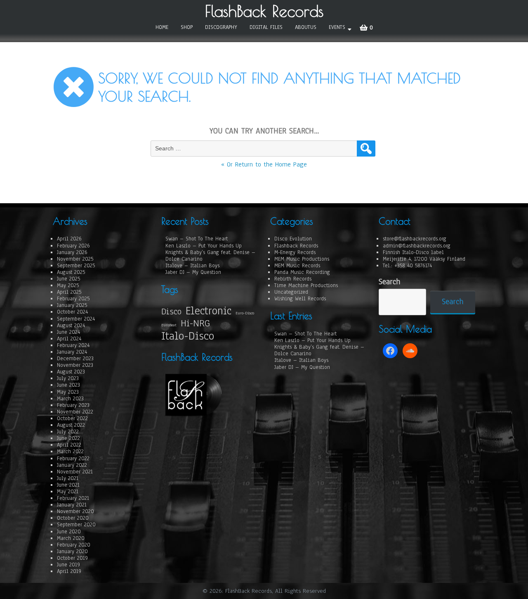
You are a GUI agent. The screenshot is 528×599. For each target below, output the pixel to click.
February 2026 (73, 246)
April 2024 (69, 338)
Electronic (208, 310)
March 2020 (71, 538)
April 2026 (69, 238)
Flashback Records (296, 246)
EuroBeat (169, 325)
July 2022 (68, 431)
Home (162, 27)
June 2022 (68, 438)
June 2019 (68, 564)
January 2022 (72, 465)
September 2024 (76, 319)
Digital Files (266, 27)
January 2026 (72, 252)
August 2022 (71, 425)
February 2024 (73, 345)
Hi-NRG (195, 323)
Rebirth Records (292, 279)
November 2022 (75, 412)
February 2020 (73, 545)
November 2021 (75, 471)
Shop (187, 27)
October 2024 (72, 312)
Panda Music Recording (302, 272)
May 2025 (68, 285)
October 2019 (72, 558)
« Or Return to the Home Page (264, 164)
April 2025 (69, 292)
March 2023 (70, 398)
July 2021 (67, 478)
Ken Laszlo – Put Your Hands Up (203, 246)
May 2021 (67, 491)
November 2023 (75, 365)
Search (389, 282)
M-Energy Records (295, 252)
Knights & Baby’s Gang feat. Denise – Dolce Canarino (210, 256)
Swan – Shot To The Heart (196, 238)
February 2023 (73, 405)
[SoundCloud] (410, 350)
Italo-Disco (187, 336)
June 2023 (68, 385)
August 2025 (71, 272)
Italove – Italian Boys (192, 265)
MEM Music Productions (301, 259)
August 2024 (71, 325)
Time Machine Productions (306, 285)
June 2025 (68, 279)
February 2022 (73, 458)
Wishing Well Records (300, 298)
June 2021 (68, 485)
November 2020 (75, 511)
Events (337, 27)
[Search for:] (255, 148)
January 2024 (72, 352)
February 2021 (73, 498)
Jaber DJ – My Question (193, 272)
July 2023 (68, 378)
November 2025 (75, 259)
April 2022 (69, 445)
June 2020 (69, 531)
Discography (221, 27)
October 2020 (73, 518)
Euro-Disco (245, 313)
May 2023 (68, 392)
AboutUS (305, 27)
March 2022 (70, 451)
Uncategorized (291, 292)
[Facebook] (390, 350)
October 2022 (72, 418)
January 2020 (72, 551)
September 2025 (76, 265)
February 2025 (73, 298)
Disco (171, 311)
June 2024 (68, 332)
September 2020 (76, 524)
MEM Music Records (297, 265)
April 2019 (69, 571)
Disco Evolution (293, 238)
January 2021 (72, 505)
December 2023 (75, 358)
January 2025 (72, 305)
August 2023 (71, 372)
